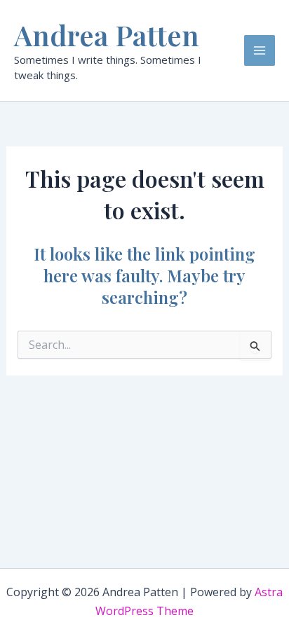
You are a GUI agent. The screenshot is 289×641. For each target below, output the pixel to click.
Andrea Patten (106, 34)
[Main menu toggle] (259, 50)
